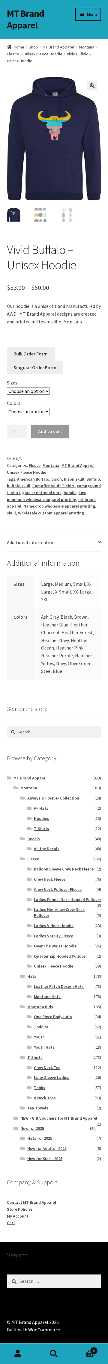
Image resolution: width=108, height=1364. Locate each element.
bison (56, 479)
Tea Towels (37, 1108)
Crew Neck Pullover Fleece (58, 889)
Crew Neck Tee (47, 1067)
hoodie (70, 492)
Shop (33, 47)
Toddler (41, 1027)
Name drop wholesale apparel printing (59, 506)
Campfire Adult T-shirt (53, 485)
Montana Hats (47, 996)
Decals (33, 838)
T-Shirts (41, 828)
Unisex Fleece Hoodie (43, 54)
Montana (86, 47)
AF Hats (41, 808)
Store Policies (20, 1209)
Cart (11, 1222)
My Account (17, 1216)
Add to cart (50, 431)
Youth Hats (44, 1047)
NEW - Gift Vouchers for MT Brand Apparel (58, 1118)
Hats (31, 976)
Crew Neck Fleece (49, 879)
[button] (92, 85)
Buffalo (93, 479)
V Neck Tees (45, 1097)
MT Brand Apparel (25, 19)
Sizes (12, 383)
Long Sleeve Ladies (51, 1077)
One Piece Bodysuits (53, 1016)
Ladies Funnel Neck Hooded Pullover (67, 899)
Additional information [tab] (31, 542)
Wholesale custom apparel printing (51, 513)
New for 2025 (32, 1128)
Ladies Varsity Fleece (53, 935)
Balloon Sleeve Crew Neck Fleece (64, 869)
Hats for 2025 (39, 1138)
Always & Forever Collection (53, 798)
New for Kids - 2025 (44, 1158)
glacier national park (42, 492)
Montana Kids (40, 1006)
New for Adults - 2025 (47, 1148)
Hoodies (41, 818)
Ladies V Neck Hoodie (54, 925)
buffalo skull (18, 485)
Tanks (39, 1087)
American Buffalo (33, 479)
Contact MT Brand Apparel (31, 1202)
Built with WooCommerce (33, 1330)
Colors (13, 403)
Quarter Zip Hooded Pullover (60, 956)
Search (54, 1354)
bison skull (74, 479)
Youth (39, 1037)
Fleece (13, 54)
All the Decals (46, 848)
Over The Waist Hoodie (55, 946)
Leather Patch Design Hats (59, 986)
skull (11, 513)
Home (19, 47)
